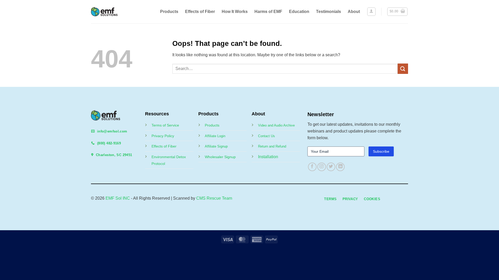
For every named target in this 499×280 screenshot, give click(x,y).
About (354, 11)
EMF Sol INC (118, 198)
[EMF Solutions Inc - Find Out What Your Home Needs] (108, 11)
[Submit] (403, 69)
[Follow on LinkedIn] (340, 167)
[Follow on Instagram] (321, 167)
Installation (268, 157)
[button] (371, 12)
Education (299, 11)
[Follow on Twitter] (331, 167)
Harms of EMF (268, 11)
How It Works (235, 11)
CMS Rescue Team (214, 198)
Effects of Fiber (200, 11)
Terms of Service (165, 125)
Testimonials (328, 11)
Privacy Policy (163, 136)
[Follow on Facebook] (312, 167)
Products (169, 11)
